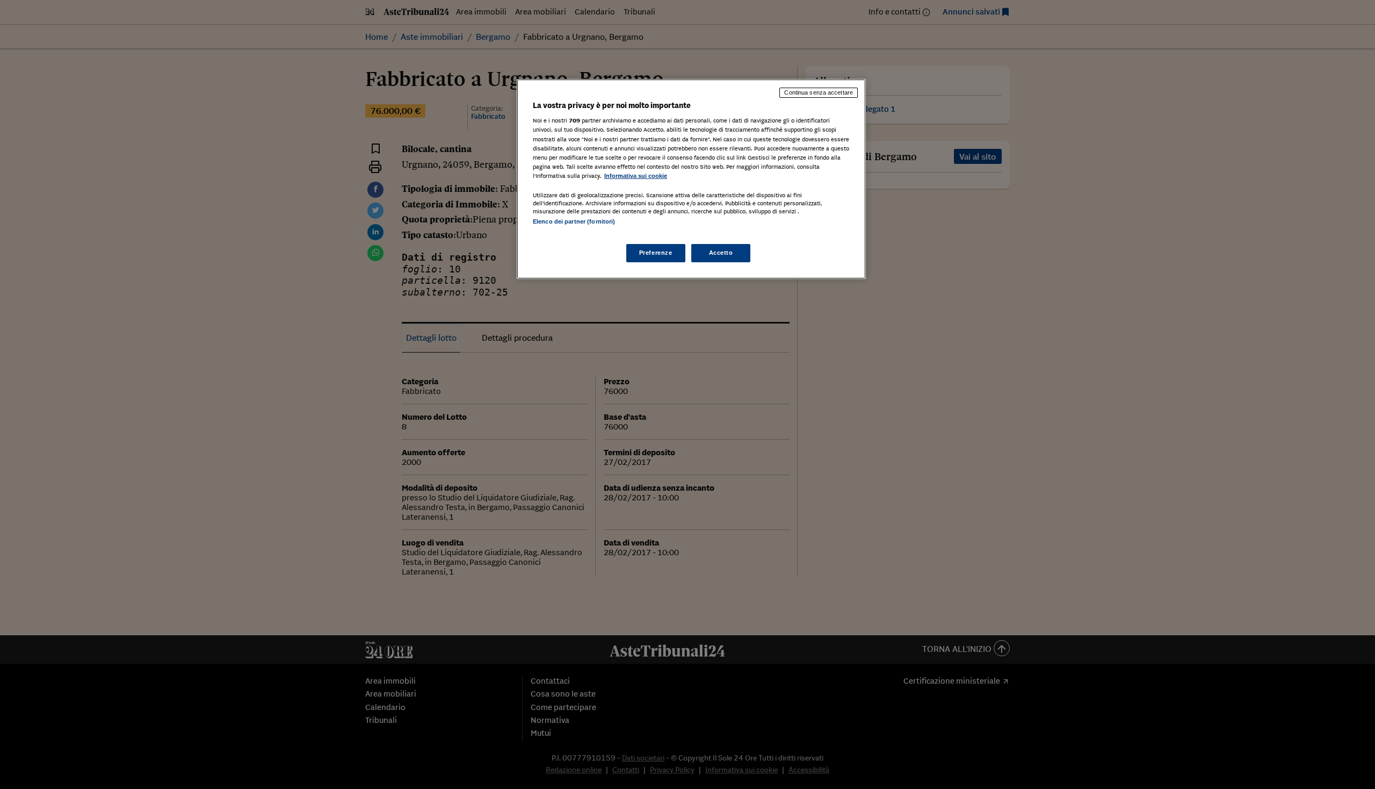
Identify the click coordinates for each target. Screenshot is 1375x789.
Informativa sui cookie (635, 176)
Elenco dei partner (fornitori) (574, 221)
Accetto (721, 252)
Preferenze (655, 252)
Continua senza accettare (818, 92)
